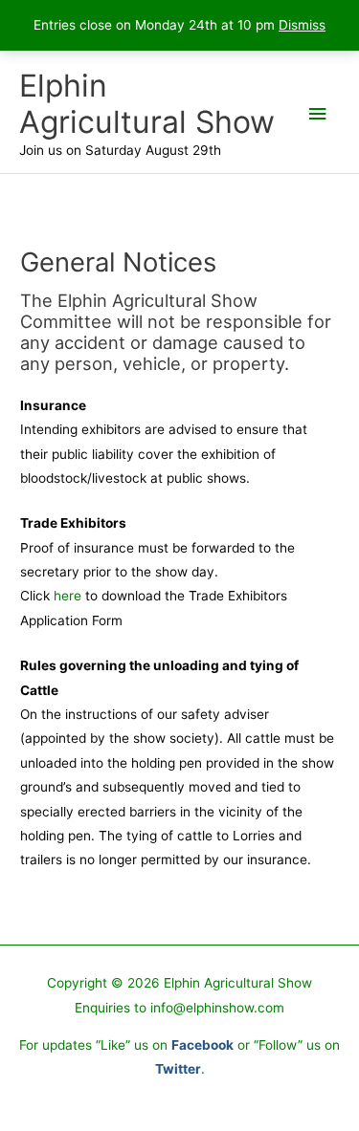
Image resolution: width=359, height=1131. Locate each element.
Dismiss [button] (302, 25)
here (67, 595)
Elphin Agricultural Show (147, 104)
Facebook (202, 1045)
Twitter (178, 1069)
